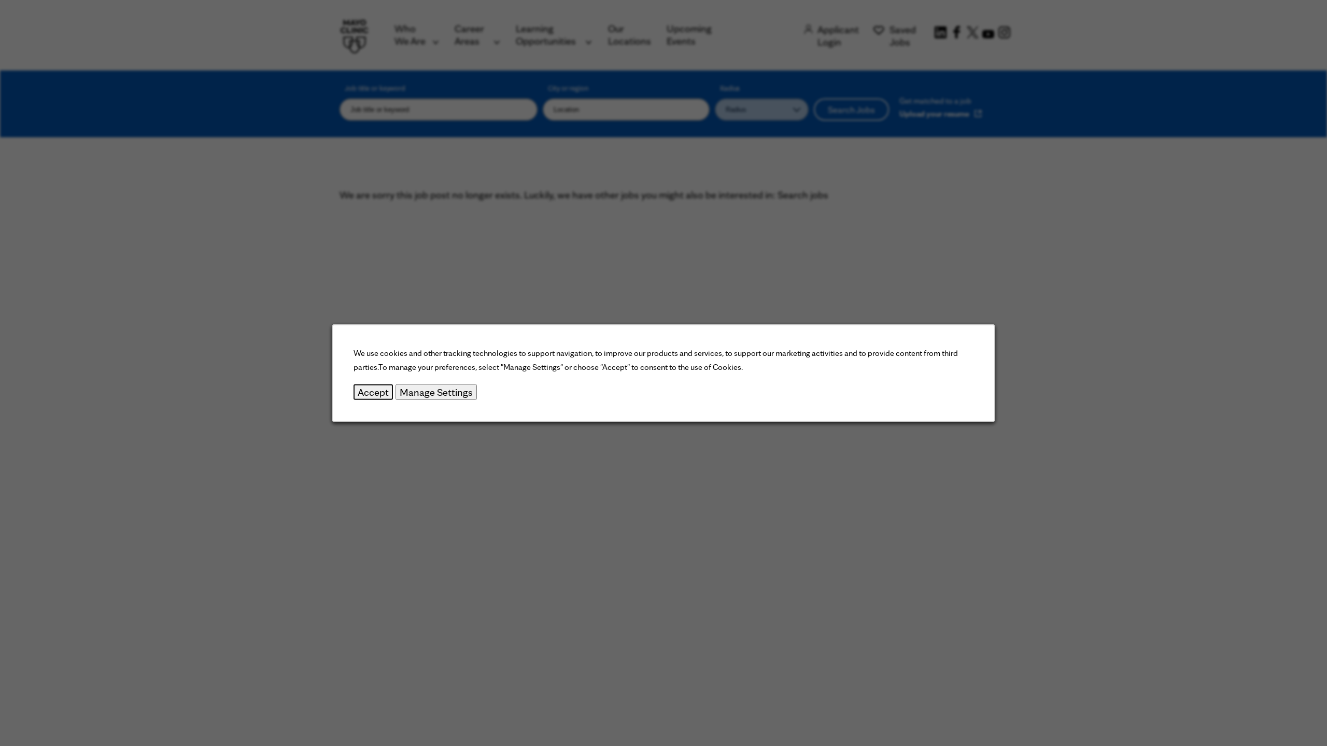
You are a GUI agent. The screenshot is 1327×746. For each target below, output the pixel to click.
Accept (373, 392)
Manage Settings (436, 392)
